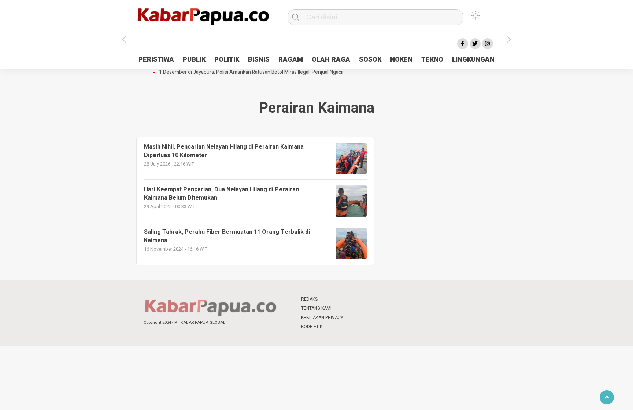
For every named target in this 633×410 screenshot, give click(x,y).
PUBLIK (194, 60)
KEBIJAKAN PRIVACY (322, 317)
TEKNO (432, 60)
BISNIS (259, 60)
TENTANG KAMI (316, 308)
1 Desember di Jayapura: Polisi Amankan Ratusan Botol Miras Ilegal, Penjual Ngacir (251, 72)
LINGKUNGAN (473, 60)
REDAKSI (310, 299)
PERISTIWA (156, 60)
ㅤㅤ (365, 299)
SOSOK (370, 60)
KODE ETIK (311, 326)
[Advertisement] (541, 185)
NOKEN (401, 60)
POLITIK (226, 60)
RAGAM (290, 60)
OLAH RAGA (331, 60)
